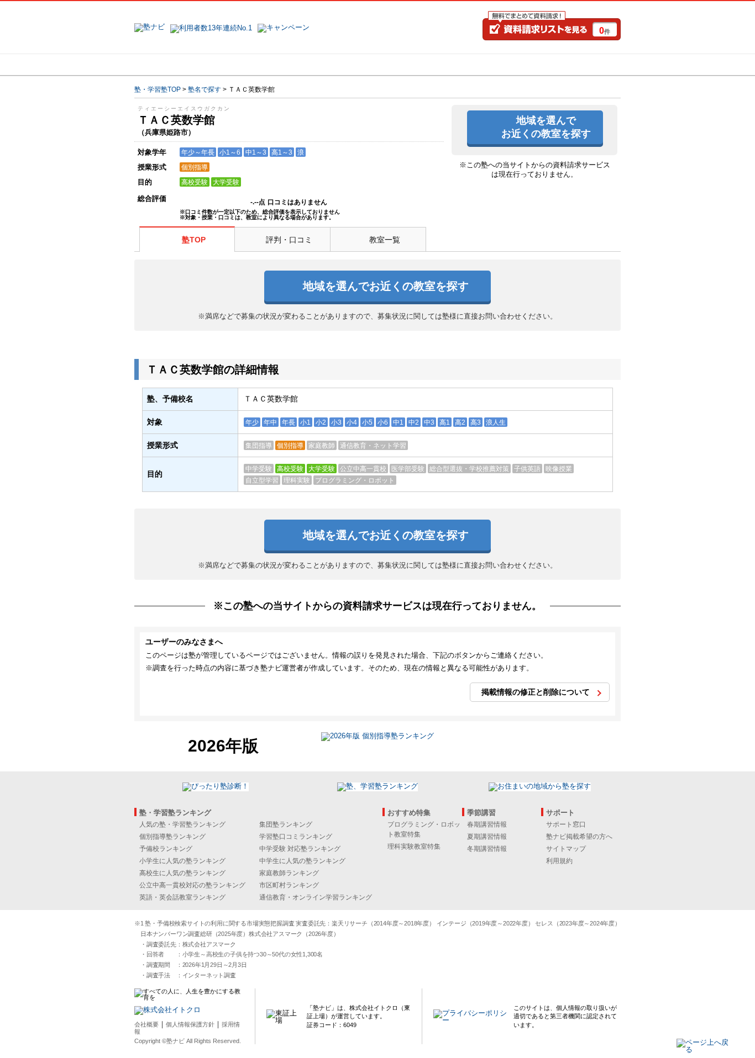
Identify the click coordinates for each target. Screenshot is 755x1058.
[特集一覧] (497, 64)
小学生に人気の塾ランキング (182, 861)
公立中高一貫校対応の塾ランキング (192, 885)
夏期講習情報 (487, 836)
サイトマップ (566, 849)
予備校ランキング (165, 849)
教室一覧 (384, 239)
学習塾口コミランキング (295, 836)
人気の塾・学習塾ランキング (182, 824)
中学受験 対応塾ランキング (299, 849)
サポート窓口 (566, 824)
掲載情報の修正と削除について (535, 691)
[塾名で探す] (255, 64)
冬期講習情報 (487, 849)
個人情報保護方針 (190, 1024)
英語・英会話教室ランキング (182, 897)
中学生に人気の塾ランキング (302, 861)
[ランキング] (336, 64)
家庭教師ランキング (289, 873)
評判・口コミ (289, 239)
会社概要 (146, 1024)
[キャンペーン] (578, 64)
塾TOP (194, 239)
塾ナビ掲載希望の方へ (579, 836)
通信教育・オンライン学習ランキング (315, 897)
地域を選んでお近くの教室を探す (546, 127)
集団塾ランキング (285, 824)
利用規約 (559, 861)
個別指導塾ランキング (172, 836)
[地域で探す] (174, 64)
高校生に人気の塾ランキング (182, 873)
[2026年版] (377, 737)
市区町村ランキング (289, 885)
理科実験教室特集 (414, 846)
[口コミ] (416, 64)
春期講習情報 (487, 824)
